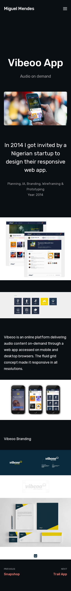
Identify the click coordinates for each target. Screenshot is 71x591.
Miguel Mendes (19, 8)
